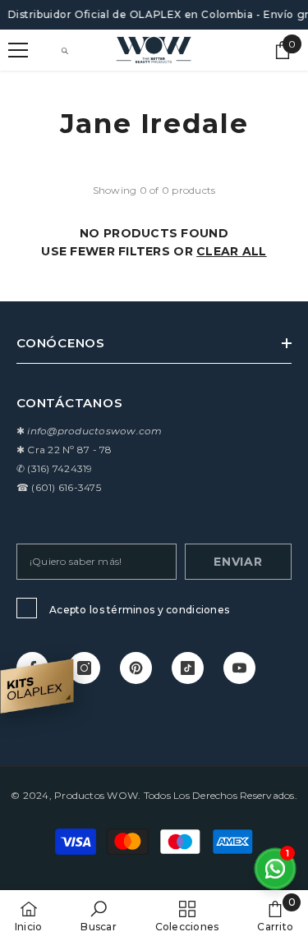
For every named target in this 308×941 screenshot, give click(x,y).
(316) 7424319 (59, 468)
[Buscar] (65, 51)
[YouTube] (239, 668)
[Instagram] (84, 668)
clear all (231, 251)
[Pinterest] (136, 668)
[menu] (18, 50)
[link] (98, 915)
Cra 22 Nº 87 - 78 (69, 449)
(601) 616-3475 (65, 487)
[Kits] (37, 686)
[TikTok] (188, 668)
